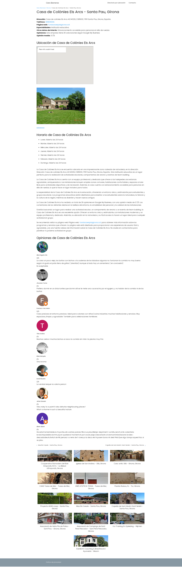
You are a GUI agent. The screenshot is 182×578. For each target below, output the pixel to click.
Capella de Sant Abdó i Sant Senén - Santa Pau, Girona (124, 445)
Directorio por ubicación (116, 3)
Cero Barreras (52, 3)
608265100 (50, 22)
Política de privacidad (53, 562)
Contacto (132, 3)
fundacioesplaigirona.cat (59, 24)
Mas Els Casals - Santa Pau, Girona (50, 445)
